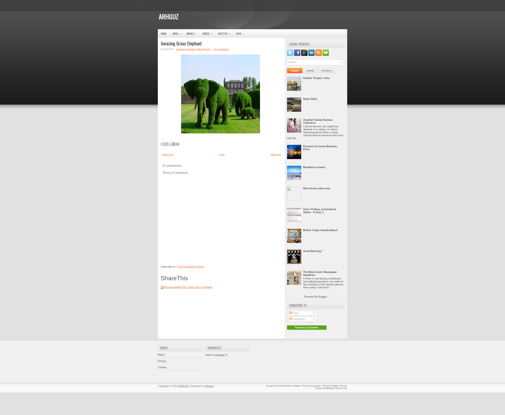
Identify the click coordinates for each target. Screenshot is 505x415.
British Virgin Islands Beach (320, 230)
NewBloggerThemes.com (335, 388)
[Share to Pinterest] (178, 144)
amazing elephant (185, 49)
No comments (221, 49)
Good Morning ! (313, 251)
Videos (207, 33)
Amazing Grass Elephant (181, 43)
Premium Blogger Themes (334, 386)
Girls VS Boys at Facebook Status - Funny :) (319, 211)
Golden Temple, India (316, 78)
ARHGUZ (169, 16)
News (177, 33)
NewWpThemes (284, 386)
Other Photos (204, 49)
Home (163, 34)
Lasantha (315, 386)
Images (191, 33)
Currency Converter (307, 327)
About (161, 354)
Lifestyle (224, 33)
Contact (162, 367)
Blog (238, 34)
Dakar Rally (310, 98)
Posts (295, 313)
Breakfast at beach (314, 167)
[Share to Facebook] (174, 144)
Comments (298, 319)
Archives (327, 70)
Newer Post (167, 154)
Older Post (276, 154)
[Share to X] (170, 144)
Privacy (162, 361)
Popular (294, 70)
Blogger (322, 296)
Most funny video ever (316, 188)
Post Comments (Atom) (190, 266)
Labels (310, 70)
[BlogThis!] (166, 144)
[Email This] (163, 144)
